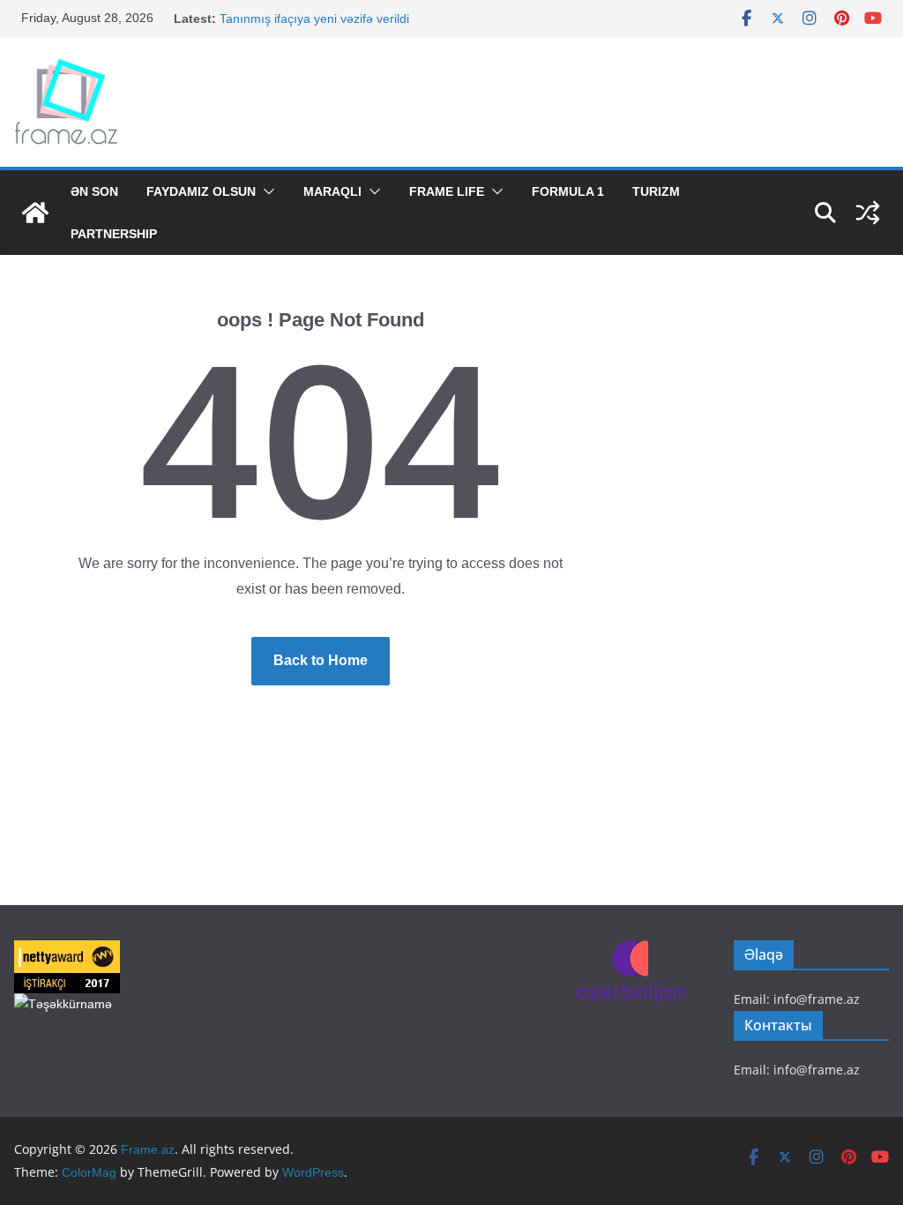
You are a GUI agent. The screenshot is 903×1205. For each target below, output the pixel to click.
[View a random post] (868, 212)
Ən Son (94, 191)
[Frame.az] (35, 212)
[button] (265, 191)
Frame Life (446, 191)
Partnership (114, 234)
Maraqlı (332, 191)
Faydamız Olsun (201, 191)
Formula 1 (568, 191)
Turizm (656, 191)
